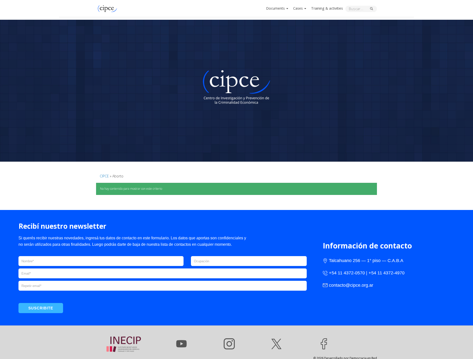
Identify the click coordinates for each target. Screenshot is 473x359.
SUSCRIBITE (40, 308)
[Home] (108, 8)
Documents (276, 8)
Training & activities (327, 8)
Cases (298, 8)
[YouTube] (181, 343)
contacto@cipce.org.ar (351, 285)
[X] (276, 344)
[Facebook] (323, 343)
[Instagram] (229, 343)
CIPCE (104, 176)
